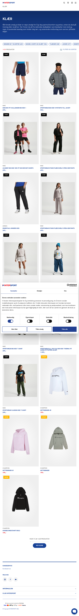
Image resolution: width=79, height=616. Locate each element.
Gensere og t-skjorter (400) (13, 44)
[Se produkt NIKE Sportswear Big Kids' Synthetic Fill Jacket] (58, 81)
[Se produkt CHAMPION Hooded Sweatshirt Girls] (21, 504)
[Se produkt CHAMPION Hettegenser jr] (58, 384)
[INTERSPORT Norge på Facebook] (10, 579)
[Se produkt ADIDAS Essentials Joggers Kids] (21, 202)
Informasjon (8, 589)
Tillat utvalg (39, 329)
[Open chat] (74, 611)
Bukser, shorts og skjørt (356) (36, 44)
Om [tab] (65, 291)
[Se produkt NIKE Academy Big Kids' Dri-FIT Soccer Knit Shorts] (21, 141)
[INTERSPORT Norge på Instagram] (5, 579)
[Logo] (10, 2)
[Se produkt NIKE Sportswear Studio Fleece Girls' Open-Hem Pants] (58, 141)
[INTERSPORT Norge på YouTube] (15, 579)
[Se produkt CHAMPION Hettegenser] (58, 444)
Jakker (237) (66, 44)
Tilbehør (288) (55, 44)
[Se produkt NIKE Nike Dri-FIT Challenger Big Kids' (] (21, 81)
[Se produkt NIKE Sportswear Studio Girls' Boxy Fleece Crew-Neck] (21, 262)
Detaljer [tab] (39, 291)
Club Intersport (9, 593)
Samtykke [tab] (13, 291)
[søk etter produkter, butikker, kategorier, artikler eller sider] (64, 3)
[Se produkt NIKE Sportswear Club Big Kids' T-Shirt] (21, 384)
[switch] (30, 321)
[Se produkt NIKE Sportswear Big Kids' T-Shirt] (58, 262)
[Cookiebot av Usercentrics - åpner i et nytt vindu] (68, 285)
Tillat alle (65, 329)
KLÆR (5, 6)
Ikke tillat (14, 329)
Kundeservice (7, 568)
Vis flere (39, 545)
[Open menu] (75, 2)
